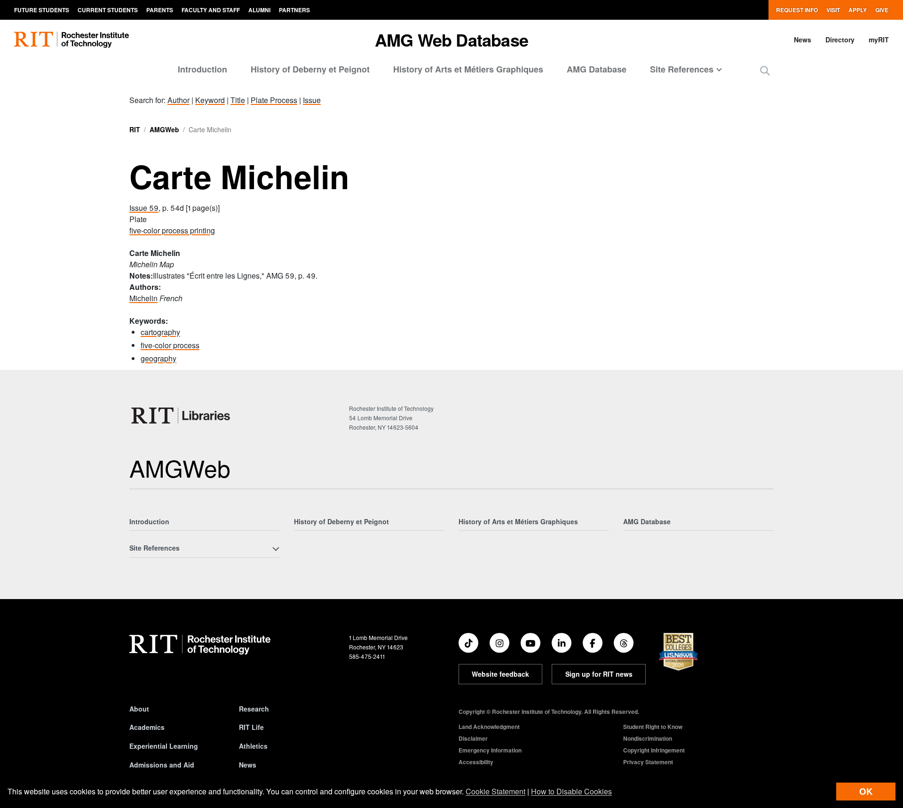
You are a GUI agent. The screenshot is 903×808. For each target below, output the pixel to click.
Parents (159, 10)
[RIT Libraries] (181, 415)
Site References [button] (681, 69)
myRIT (879, 39)
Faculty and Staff (211, 10)
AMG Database (596, 69)
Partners (294, 10)
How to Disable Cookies (571, 791)
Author (178, 100)
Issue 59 (143, 207)
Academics (147, 727)
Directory (840, 39)
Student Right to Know (652, 726)
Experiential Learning (163, 746)
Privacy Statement (648, 762)
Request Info (797, 10)
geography (158, 358)
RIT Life (251, 727)
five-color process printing (172, 230)
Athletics (253, 746)
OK (865, 791)
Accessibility (476, 762)
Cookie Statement (495, 791)
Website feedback (500, 674)
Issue (312, 100)
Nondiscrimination (647, 738)
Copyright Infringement (654, 750)
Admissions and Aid (161, 764)
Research (254, 708)
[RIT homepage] (71, 40)
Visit (833, 10)
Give (881, 10)
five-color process (170, 345)
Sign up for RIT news (599, 674)
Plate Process (274, 100)
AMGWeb (164, 129)
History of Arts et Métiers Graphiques (468, 69)
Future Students (41, 10)
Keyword (210, 100)
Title (237, 100)
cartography (160, 332)
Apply (857, 10)
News (802, 39)
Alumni (259, 10)
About (139, 708)
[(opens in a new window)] (468, 643)
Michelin (143, 298)
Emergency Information (490, 750)
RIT (134, 129)
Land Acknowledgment (489, 726)
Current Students (108, 10)
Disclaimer (473, 738)
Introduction (202, 69)
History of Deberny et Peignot (310, 69)
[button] (765, 70)
